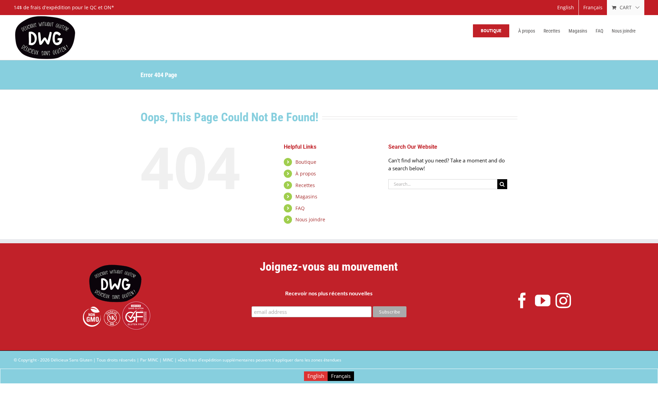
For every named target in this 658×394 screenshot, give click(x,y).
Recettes (305, 185)
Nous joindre (310, 219)
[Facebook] (522, 300)
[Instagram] (563, 300)
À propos (305, 173)
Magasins (306, 196)
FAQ (300, 208)
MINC (168, 360)
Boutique (305, 162)
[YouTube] (542, 300)
